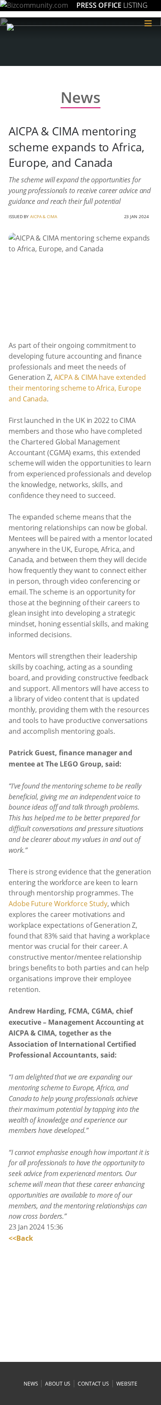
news (31, 1383)
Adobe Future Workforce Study (58, 903)
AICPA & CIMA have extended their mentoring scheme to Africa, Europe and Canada (77, 388)
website (126, 1383)
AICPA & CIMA (43, 216)
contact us (93, 1383)
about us (57, 1383)
